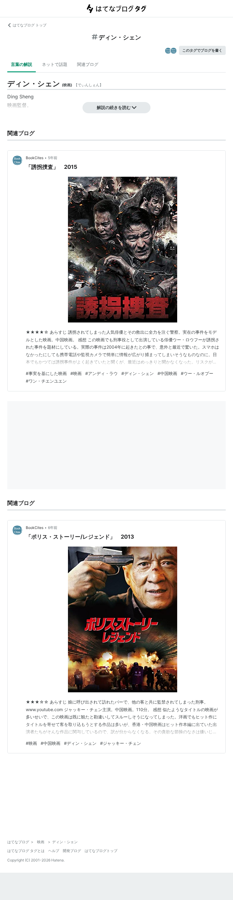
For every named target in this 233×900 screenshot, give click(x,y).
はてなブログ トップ (29, 25)
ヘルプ (53, 850)
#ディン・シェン (137, 373)
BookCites (34, 157)
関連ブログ (87, 64)
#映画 (76, 373)
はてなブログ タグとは (26, 850)
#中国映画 (167, 373)
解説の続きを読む (114, 107)
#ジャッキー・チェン (120, 743)
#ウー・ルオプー (197, 373)
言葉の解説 (21, 64)
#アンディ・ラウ (101, 373)
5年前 (52, 157)
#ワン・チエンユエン (46, 381)
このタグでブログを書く (202, 50)
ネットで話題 (54, 64)
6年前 (52, 527)
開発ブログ (72, 850)
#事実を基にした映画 (46, 373)
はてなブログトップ (101, 850)
